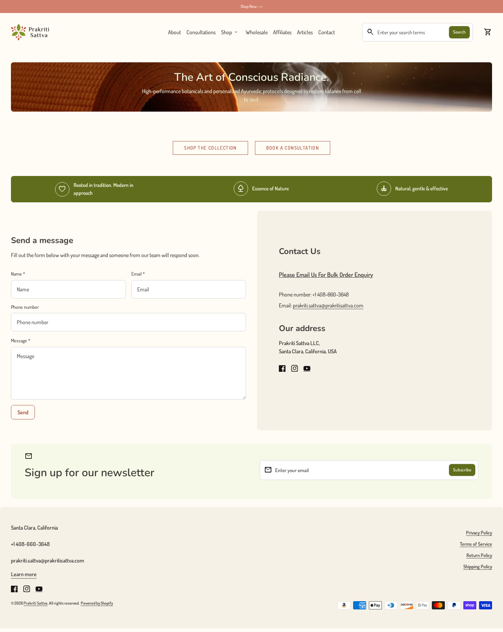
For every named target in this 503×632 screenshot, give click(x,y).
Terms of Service (476, 544)
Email (138, 274)
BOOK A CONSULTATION (292, 148)
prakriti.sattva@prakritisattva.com (328, 305)
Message (20, 340)
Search (459, 32)
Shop (230, 32)
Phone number (25, 307)
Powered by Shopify (97, 603)
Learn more (24, 574)
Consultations (201, 32)
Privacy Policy (479, 532)
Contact (326, 32)
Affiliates (282, 32)
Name (18, 274)
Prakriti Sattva (36, 603)
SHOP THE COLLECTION (210, 148)
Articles (305, 32)
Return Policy (479, 555)
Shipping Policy (477, 566)
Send (22, 412)
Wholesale (257, 32)
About (174, 32)
